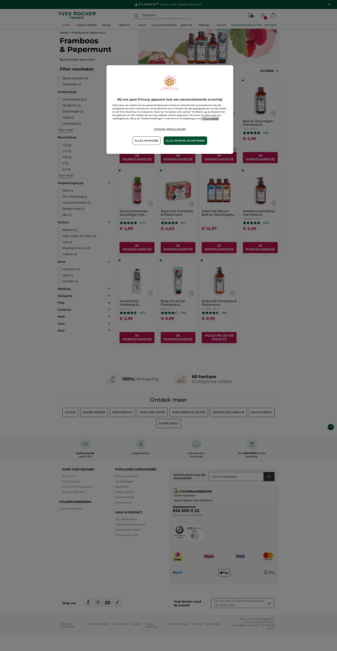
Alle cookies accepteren (185, 140)
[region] (169, 109)
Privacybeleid (210, 118)
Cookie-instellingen (170, 129)
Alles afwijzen (146, 140)
